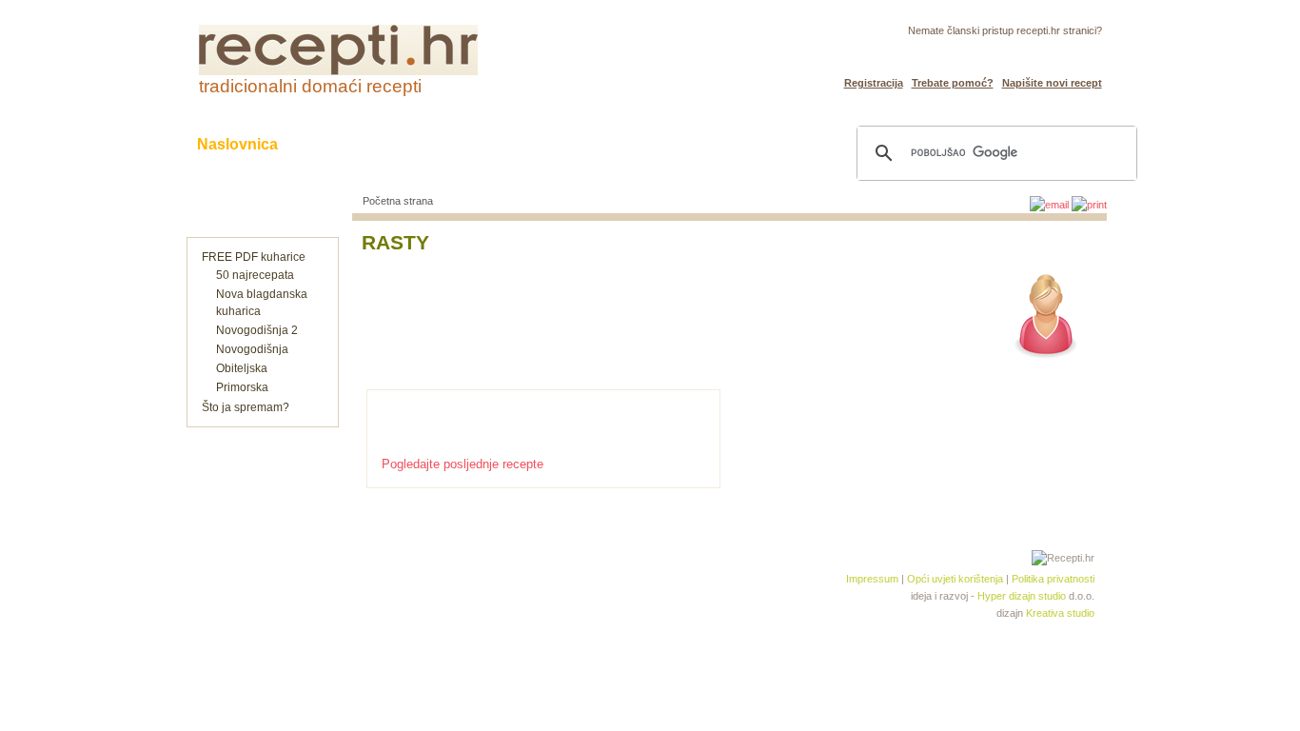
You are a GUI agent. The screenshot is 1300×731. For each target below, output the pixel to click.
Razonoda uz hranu (716, 144)
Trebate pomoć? (953, 83)
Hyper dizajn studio (1021, 596)
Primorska (242, 387)
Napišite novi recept (1052, 83)
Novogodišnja (252, 349)
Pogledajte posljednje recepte (462, 464)
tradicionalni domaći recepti (310, 86)
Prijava (1043, 53)
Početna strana (398, 201)
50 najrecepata (255, 275)
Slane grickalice (550, 144)
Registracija (873, 83)
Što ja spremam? (245, 407)
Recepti (343, 144)
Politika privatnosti (1053, 578)
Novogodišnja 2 (257, 330)
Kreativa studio (1060, 613)
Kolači (432, 144)
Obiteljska (241, 368)
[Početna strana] (338, 71)
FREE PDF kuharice (253, 257)
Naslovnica (237, 144)
